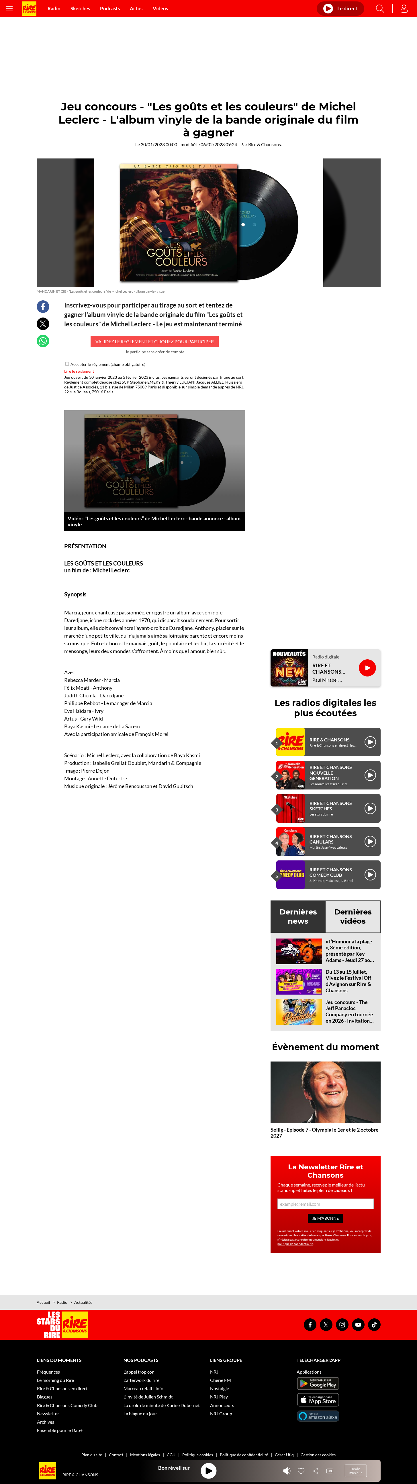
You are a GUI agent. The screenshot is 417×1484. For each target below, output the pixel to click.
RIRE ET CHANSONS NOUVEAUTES (329, 668)
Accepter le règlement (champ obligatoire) (108, 364)
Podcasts (110, 8)
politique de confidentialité (295, 1243)
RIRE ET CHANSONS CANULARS (331, 839)
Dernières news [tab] (298, 916)
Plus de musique (355, 1471)
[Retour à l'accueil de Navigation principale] (29, 8)
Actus (136, 8)
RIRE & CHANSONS (330, 739)
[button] (155, 461)
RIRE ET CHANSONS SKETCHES (331, 805)
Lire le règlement (79, 371)
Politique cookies (197, 1454)
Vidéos (160, 8)
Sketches (80, 8)
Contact (116, 1454)
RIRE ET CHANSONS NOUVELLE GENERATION (331, 772)
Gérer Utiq (284, 1454)
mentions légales (325, 1239)
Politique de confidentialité (244, 1454)
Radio (54, 8)
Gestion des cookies (318, 1454)
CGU (171, 1454)
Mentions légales (145, 1454)
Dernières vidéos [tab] (353, 916)
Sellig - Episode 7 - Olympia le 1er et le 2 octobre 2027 (325, 1132)
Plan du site (91, 1454)
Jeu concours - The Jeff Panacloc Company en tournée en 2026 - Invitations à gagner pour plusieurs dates (349, 1017)
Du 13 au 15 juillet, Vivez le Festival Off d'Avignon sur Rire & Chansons (348, 981)
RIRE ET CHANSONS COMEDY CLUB (331, 872)
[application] (154, 461)
